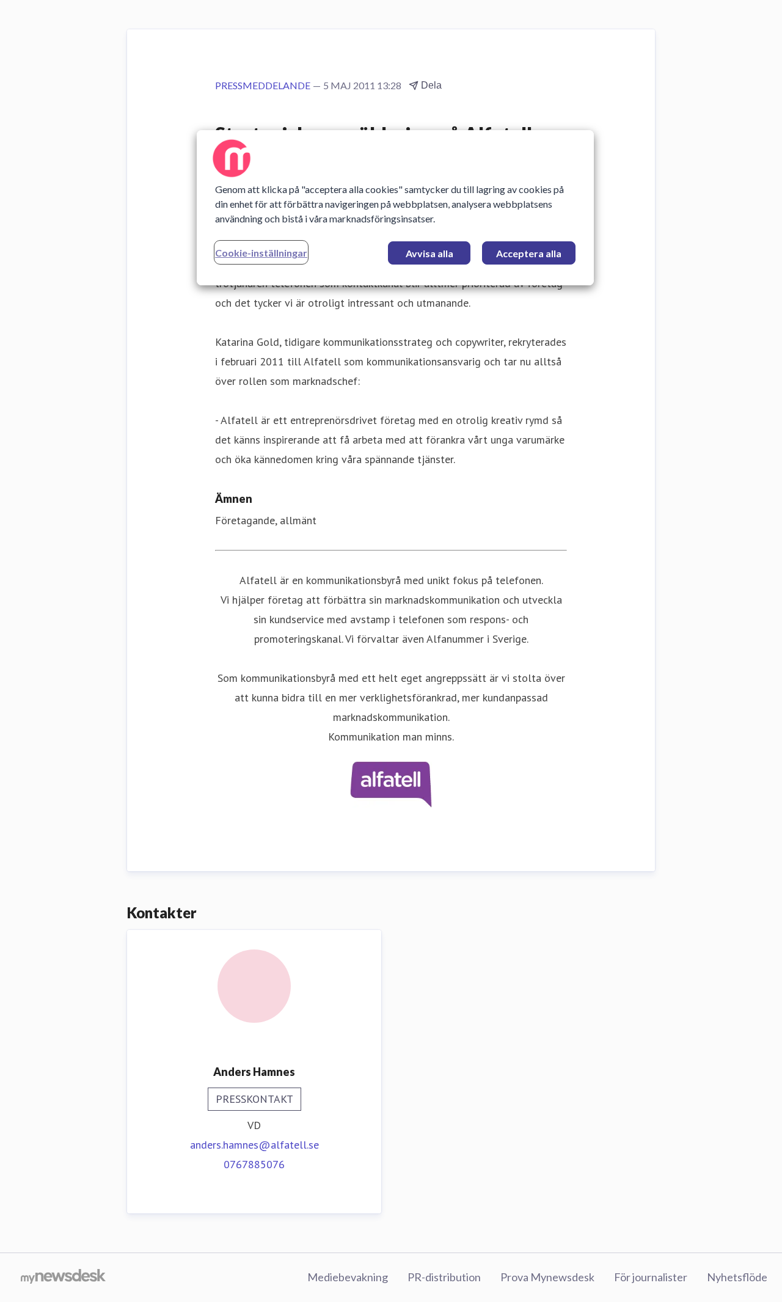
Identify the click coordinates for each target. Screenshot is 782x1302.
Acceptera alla (528, 253)
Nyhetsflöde (737, 1277)
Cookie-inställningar (261, 252)
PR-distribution (444, 1277)
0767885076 (254, 1164)
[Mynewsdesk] (63, 1277)
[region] (395, 207)
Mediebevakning (347, 1277)
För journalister (650, 1277)
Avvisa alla (429, 253)
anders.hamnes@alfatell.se (254, 1145)
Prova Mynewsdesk (547, 1277)
